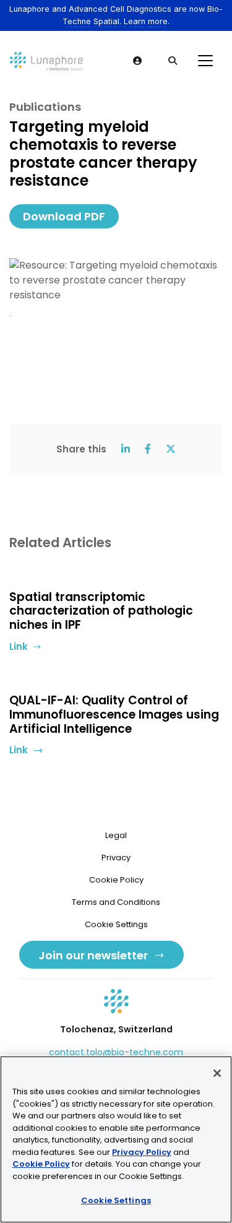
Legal (116, 835)
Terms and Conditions (116, 902)
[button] (138, 61)
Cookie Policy (116, 880)
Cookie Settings (116, 1200)
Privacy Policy (141, 1152)
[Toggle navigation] (205, 60)
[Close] (217, 1073)
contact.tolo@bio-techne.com (116, 1052)
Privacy (116, 857)
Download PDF (64, 216)
